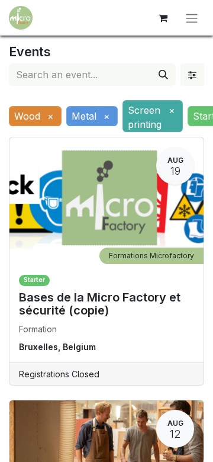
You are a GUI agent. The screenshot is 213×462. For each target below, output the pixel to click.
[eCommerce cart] (163, 18)
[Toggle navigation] (191, 18)
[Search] (163, 74)
